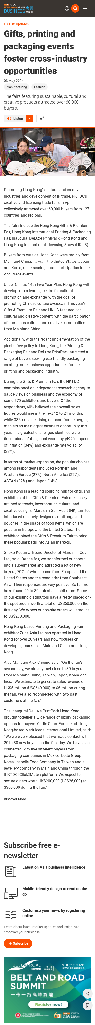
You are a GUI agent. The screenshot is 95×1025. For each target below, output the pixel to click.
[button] (85, 8)
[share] (88, 994)
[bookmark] (88, 1005)
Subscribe (20, 943)
